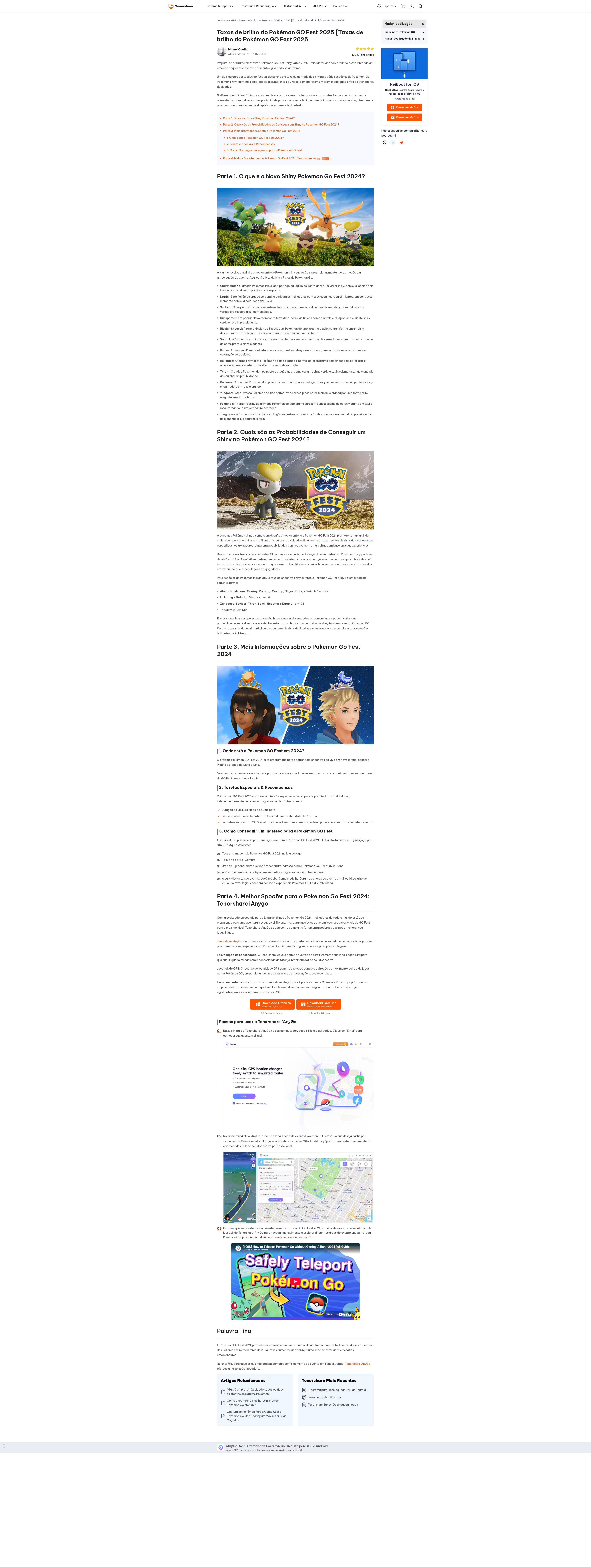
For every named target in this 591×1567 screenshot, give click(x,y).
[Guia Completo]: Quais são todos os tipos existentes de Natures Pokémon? (255, 1392)
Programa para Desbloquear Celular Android (337, 1390)
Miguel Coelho (238, 49)
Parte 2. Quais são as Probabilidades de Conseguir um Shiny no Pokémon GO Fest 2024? (281, 124)
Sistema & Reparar (219, 6)
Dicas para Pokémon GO (399, 32)
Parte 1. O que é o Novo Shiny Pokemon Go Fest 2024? (259, 118)
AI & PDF (318, 6)
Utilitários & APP (293, 6)
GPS (263, 54)
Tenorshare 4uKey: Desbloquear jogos (333, 1404)
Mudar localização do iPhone (402, 38)
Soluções (339, 6)
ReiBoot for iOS (404, 84)
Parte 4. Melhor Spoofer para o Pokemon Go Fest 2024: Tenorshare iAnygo (272, 158)
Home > (225, 20)
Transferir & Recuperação (257, 6)
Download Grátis (407, 107)
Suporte (388, 6)
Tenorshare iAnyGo (229, 941)
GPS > (235, 20)
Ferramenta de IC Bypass (324, 1397)
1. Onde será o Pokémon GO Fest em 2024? (255, 138)
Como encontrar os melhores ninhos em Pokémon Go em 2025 (253, 1403)
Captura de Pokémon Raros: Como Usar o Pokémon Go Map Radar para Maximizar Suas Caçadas (256, 1416)
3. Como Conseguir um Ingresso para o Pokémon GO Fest (264, 150)
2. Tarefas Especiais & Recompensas (251, 144)
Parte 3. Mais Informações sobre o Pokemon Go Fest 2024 (261, 131)
